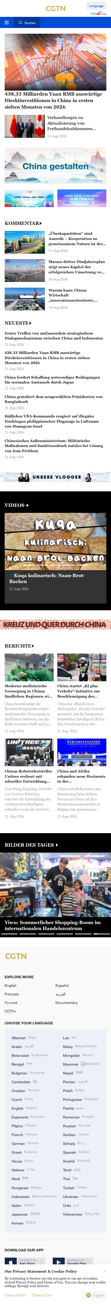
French (24, 1134)
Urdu (71, 1205)
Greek (24, 1151)
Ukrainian (80, 1196)
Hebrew (23, 1169)
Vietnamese (81, 1213)
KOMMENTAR (22, 223)
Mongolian (78, 1055)
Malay (80, 1046)
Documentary (67, 1002)
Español (62, 985)
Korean (24, 1222)
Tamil (72, 1169)
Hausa (22, 1160)
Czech (22, 1099)
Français (12, 994)
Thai (70, 1178)
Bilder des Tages (30, 845)
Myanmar (81, 1063)
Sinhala (74, 1143)
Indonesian (34, 1196)
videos (15, 505)
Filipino (24, 1125)
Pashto (73, 1107)
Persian (75, 1081)
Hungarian (27, 1187)
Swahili (76, 1160)
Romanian (78, 1116)
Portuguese (80, 1099)
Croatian (26, 1090)
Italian (23, 1205)
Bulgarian (28, 1072)
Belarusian (30, 1055)
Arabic (23, 1046)
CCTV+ (10, 1011)
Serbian (76, 1134)
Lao (69, 1037)
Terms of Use (42, 1295)
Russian (76, 1125)
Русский (11, 1002)
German (25, 1143)
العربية (61, 994)
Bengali (22, 1063)
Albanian (24, 1037)
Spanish (76, 1151)
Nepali (73, 1072)
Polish (73, 1090)
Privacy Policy (15, 1295)
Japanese (26, 1213)
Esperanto (28, 1116)
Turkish (75, 1187)
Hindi (20, 1178)
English (11, 985)
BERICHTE (18, 646)
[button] (29, 565)
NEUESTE (17, 323)
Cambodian (24, 1081)
